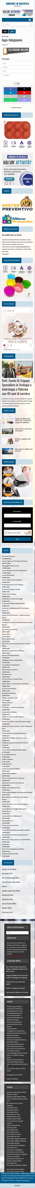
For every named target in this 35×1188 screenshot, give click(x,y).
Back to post (16, 107)
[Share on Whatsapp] (10, 100)
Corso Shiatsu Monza (13, 1051)
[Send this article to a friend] (10, 96)
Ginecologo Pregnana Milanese (16, 1138)
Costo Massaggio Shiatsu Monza (17, 1053)
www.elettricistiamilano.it (15, 1009)
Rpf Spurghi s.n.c (7, 820)
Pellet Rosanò (6, 764)
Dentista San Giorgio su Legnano (17, 1154)
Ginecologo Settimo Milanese (16, 1145)
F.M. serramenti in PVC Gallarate (13, 778)
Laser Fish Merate (8, 575)
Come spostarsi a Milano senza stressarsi (24, 450)
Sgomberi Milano (7, 908)
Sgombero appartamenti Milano (13, 651)
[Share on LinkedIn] (10, 92)
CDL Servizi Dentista (9, 688)
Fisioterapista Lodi (7, 912)
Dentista (4, 886)
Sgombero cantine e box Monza (13, 783)
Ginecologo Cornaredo (14, 1134)
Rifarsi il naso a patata (9, 669)
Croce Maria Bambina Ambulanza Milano (16, 830)
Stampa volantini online (10, 854)
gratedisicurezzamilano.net (15, 1158)
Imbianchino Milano (7, 899)
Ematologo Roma (12, 1107)
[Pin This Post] (24, 92)
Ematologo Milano (12, 1112)
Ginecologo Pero (12, 1147)
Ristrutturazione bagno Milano (10, 878)
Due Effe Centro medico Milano (13, 717)
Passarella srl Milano (9, 594)
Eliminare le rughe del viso (11, 787)
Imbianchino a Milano (9, 773)
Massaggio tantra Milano (14, 1075)
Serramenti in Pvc (7, 873)
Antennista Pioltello (9, 693)
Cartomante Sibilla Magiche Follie (13, 603)
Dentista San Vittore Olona (15, 1152)
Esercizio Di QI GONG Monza (16, 1048)
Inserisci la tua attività (9, 629)
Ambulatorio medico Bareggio (12, 599)
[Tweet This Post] (24, 89)
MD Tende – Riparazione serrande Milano (16, 839)
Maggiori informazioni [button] (22, 1180)
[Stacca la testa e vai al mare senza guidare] (7, 433)
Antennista (6, 844)
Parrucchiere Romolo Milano (15, 1169)
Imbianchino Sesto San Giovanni (16, 1033)
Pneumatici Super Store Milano (12, 584)
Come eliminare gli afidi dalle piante (14, 750)
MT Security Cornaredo (10, 825)
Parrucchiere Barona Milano (15, 1171)
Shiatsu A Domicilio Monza (15, 1059)
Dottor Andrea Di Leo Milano (12, 580)
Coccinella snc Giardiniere (11, 665)
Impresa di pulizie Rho (13, 1125)
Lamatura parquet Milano (9, 869)
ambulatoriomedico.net (14, 1037)
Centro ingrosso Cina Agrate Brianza (14, 561)
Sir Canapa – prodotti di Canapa (13, 707)
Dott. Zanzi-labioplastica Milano (13, 849)
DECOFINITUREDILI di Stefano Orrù (14, 738)
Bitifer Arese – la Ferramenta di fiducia (15, 684)
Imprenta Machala (12, 1079)
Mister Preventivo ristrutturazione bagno (16, 721)
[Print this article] (24, 96)
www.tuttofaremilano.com (15, 1017)
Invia (16, 83)
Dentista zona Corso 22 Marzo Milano (15, 804)
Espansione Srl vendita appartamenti (15, 835)
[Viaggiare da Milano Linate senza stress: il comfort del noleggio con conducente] (7, 423)
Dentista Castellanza (13, 1156)
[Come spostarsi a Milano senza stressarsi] (7, 453)
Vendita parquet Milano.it (14, 1006)
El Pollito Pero (7, 674)
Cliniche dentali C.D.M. (9, 698)
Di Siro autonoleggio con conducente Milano (17, 792)
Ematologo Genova (13, 1110)
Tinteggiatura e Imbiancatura (16, 1031)
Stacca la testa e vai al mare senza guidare (23, 430)
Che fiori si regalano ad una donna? (23, 440)
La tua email (17, 521)
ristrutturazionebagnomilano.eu (16, 1040)
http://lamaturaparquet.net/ (15, 1044)
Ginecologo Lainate (13, 1132)
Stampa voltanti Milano (14, 1119)
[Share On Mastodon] (24, 100)
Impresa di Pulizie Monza (10, 655)
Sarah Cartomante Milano (11, 769)
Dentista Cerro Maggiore (15, 1150)
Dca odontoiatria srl (9, 754)
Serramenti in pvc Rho (13, 1114)
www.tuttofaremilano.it (14, 1015)
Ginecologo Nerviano (13, 1136)
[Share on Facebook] (10, 89)
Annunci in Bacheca (8, 556)
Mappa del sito (7, 702)
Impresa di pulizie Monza (14, 1024)
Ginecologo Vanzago (13, 1143)
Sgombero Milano (12, 1094)
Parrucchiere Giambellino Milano (17, 1165)
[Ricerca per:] (17, 932)
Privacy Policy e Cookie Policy (12, 679)
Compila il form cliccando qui (15, 956)
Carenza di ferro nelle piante (12, 816)
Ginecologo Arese (12, 1130)
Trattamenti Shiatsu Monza (15, 1062)
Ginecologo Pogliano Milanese (16, 1141)
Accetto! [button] (17, 1185)
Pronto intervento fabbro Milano (11, 882)
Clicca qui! (5, 254)
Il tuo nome (17, 511)
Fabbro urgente (7, 759)
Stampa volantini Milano (14, 1161)
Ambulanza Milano (12, 1042)
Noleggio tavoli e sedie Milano (12, 660)
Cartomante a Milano (9, 712)
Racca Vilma (6, 634)
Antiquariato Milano (7, 895)
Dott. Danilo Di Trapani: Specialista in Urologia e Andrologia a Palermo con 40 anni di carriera (17, 387)
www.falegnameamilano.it (15, 1013)
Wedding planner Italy (13, 1116)
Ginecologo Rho (12, 1127)
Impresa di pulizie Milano (9, 903)
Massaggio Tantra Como (10, 566)
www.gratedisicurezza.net (15, 1011)
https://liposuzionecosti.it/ (15, 1046)
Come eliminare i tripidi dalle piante (14, 733)
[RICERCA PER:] (17, 24)
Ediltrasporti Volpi (8, 639)
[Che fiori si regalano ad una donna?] (7, 443)
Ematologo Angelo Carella (11, 589)
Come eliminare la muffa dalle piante (14, 570)
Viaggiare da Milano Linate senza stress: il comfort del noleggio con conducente (23, 421)
